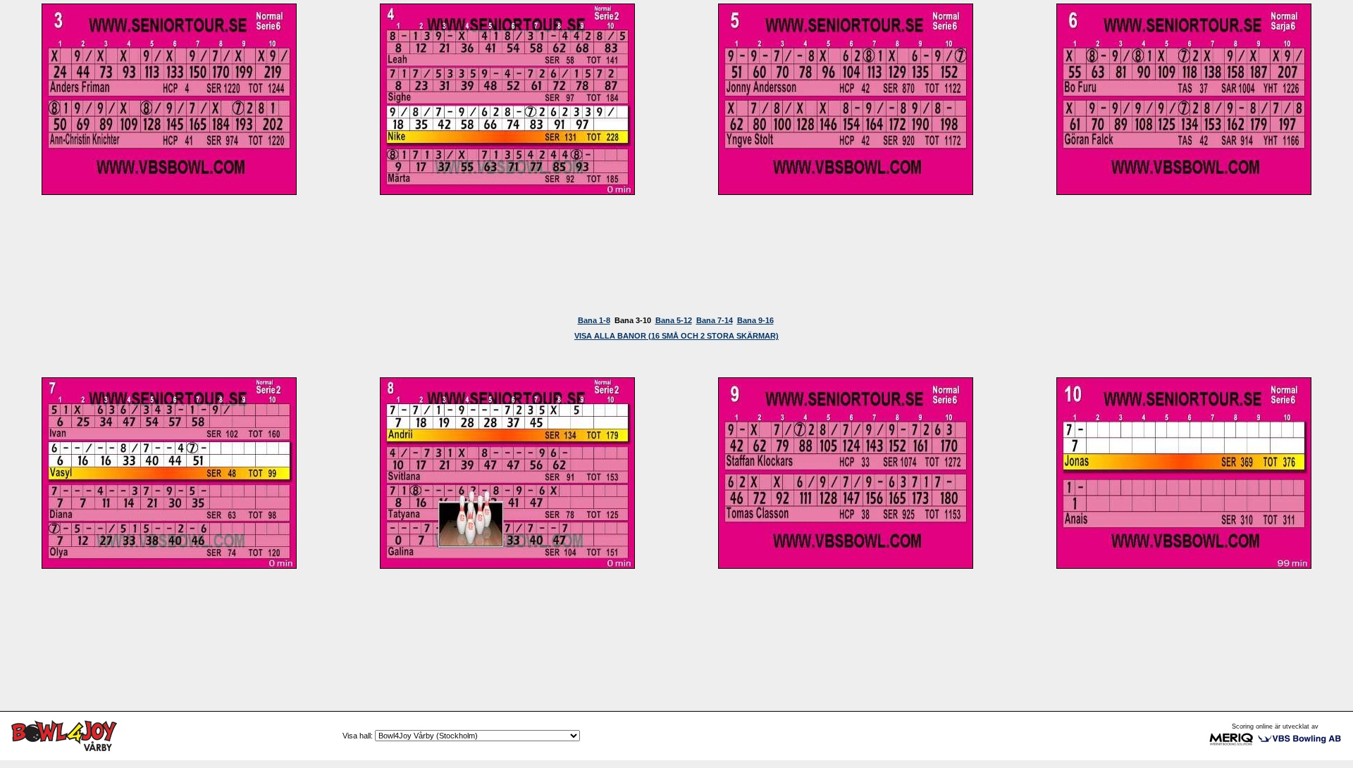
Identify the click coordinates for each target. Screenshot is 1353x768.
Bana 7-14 (714, 320)
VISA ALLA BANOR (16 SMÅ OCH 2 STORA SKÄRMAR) (676, 336)
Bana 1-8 (594, 320)
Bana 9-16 (755, 320)
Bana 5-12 (673, 320)
